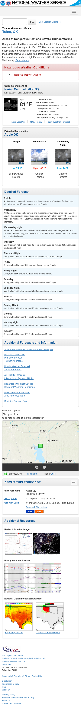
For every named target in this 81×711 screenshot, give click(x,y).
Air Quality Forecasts (14, 374)
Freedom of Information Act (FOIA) (18, 697)
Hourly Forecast (58, 121)
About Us (6, 700)
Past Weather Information (17, 392)
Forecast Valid (11, 502)
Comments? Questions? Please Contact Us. (22, 676)
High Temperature (14, 632)
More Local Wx (18, 121)
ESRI (53, 473)
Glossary (6, 689)
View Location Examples (49, 21)
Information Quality (10, 683)
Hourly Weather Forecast (17, 366)
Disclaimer (32, 473)
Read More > (22, 60)
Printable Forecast (13, 357)
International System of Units (19, 378)
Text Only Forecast (13, 360)
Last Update (10, 498)
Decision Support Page (16, 401)
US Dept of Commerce (12, 655)
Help (4, 686)
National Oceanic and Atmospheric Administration (24, 658)
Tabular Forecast (12, 369)
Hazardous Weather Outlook (26, 74)
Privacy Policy (8, 694)
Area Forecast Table (14, 395)
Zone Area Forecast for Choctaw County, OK (28, 349)
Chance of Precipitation (48, 632)
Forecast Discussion (14, 354)
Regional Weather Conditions (19, 386)
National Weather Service (13, 661)
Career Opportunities (11, 703)
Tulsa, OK (10, 31)
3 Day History (36, 121)
